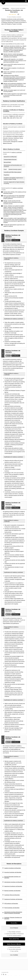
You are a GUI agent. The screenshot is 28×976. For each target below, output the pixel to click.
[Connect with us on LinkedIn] (5, 974)
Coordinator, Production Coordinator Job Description (13, 918)
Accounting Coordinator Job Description (12, 872)
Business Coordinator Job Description (12, 890)
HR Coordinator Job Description (11, 903)
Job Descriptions (6, 8)
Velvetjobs (3, 2)
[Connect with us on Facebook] (1, 974)
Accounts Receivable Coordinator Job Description (12, 877)
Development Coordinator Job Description (13, 899)
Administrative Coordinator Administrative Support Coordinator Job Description (13, 912)
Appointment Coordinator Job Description (13, 886)
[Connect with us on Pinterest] (3, 974)
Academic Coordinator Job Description (12, 868)
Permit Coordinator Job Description (11, 907)
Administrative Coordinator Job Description (13, 882)
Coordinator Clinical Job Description (12, 894)
